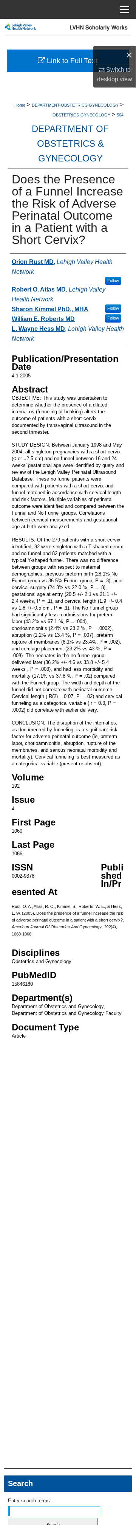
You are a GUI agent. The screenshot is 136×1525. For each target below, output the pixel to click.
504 (120, 115)
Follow (113, 280)
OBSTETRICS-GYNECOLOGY (81, 115)
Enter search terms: (29, 1500)
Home (19, 105)
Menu (124, 9)
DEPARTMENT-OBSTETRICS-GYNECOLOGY (75, 105)
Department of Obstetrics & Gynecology (70, 143)
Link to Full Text (71, 61)
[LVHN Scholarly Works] (68, 27)
